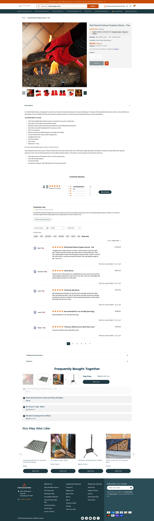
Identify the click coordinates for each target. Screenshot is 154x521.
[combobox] (63, 6)
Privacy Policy (48, 508)
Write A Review (105, 192)
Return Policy (70, 493)
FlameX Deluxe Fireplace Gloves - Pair (39, 18)
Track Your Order (71, 509)
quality (36, 236)
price (67, 236)
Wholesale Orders (49, 493)
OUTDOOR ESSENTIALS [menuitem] (73, 11)
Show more (85, 236)
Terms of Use (113, 494)
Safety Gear (91, 487)
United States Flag (93, 497)
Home (24, 18)
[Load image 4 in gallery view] (54, 93)
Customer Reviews (49, 505)
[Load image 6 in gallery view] (70, 93)
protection (48, 236)
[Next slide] (133, 454)
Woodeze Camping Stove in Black (38, 416)
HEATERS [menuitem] (87, 11)
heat (41, 236)
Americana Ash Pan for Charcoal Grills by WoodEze (44, 398)
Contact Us (69, 487)
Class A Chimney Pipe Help (50, 501)
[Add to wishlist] (130, 6)
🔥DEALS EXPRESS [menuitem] (117, 11)
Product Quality (116, 32)
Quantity (91, 52)
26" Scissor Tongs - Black (35, 407)
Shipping (91, 45)
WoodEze (92, 37)
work (55, 236)
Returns (68, 497)
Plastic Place (91, 500)
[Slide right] (85, 93)
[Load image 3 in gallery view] (46, 93)
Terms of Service (49, 511)
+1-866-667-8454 (25, 499)
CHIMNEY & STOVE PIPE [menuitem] (23, 11)
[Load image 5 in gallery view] (62, 93)
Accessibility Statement (51, 497)
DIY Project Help (49, 490)
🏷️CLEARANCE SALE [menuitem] (131, 11)
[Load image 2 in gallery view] (38, 93)
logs (79, 236)
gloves (73, 236)
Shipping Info (70, 490)
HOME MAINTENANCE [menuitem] (101, 11)
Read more (59, 258)
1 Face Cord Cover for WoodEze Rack (117, 461)
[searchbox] (39, 228)
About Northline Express (51, 487)
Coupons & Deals (71, 503)
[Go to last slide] (20, 454)
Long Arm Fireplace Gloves (51, 147)
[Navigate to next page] (90, 343)
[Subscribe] (131, 488)
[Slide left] (23, 93)
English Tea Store (93, 490)
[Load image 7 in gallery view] (78, 93)
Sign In (68, 500)
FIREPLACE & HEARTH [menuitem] (41, 11)
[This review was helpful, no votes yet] (115, 264)
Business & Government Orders (116, 6)
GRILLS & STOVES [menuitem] (56, 11)
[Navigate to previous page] (64, 343)
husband (61, 236)
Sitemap (68, 506)
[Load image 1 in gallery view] (30, 93)
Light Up (90, 493)
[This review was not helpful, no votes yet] (119, 264)
